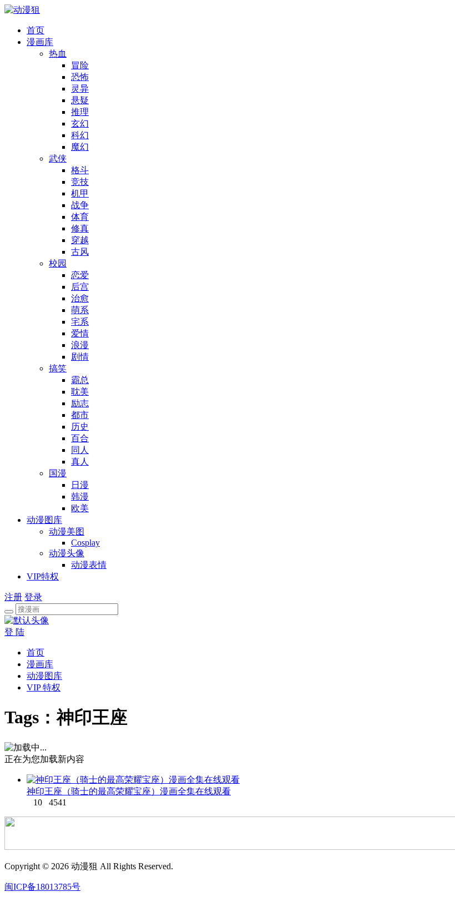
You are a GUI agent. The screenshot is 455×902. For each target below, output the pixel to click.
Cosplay (85, 542)
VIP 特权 (43, 687)
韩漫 (80, 496)
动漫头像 (66, 553)
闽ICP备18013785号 (42, 886)
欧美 (80, 508)
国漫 (58, 473)
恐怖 (80, 77)
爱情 (80, 333)
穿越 (80, 240)
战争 (80, 205)
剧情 (80, 356)
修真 (80, 228)
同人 (80, 450)
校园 (58, 263)
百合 (80, 438)
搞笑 (58, 368)
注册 (13, 597)
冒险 (80, 65)
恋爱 (80, 275)
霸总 (80, 380)
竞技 (80, 182)
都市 (80, 415)
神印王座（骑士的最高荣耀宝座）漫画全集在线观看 (129, 791)
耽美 (80, 391)
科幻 (80, 135)
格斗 (80, 170)
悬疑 (80, 100)
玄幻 (80, 123)
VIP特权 (43, 576)
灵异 (80, 88)
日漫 (80, 485)
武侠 (58, 158)
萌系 (80, 310)
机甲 (80, 193)
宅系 (80, 321)
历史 (80, 426)
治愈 (80, 298)
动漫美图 (66, 531)
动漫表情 (89, 565)
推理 (80, 112)
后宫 (80, 286)
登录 (33, 597)
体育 (80, 216)
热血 (58, 53)
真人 (80, 461)
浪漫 (80, 345)
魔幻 (80, 147)
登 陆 (14, 632)
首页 (35, 30)
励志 (80, 403)
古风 (80, 251)
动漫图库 (44, 520)
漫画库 (40, 42)
